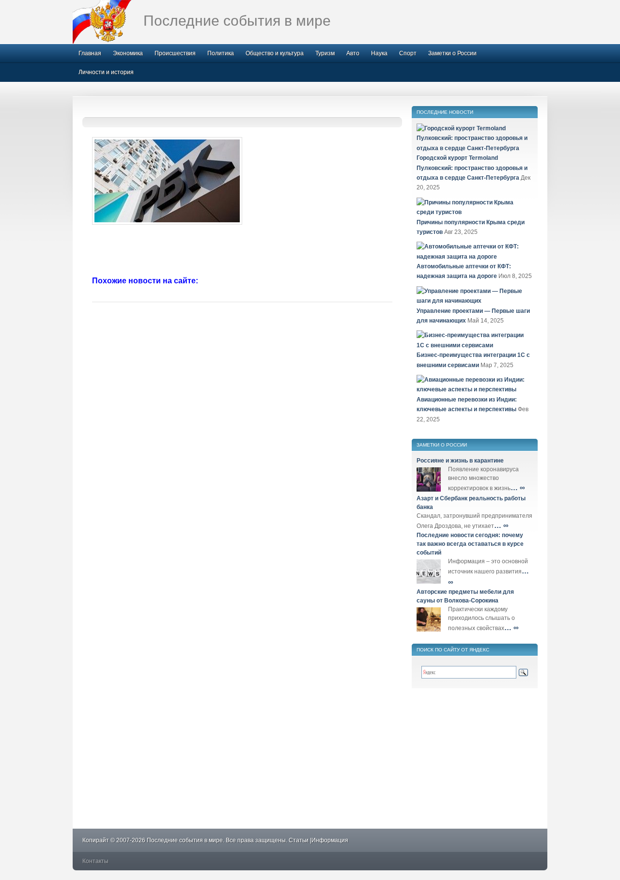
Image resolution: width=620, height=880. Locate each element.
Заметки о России (452, 53)
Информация (329, 840)
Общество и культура (275, 53)
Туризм (325, 53)
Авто (352, 53)
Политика (220, 53)
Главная (89, 53)
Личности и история (106, 72)
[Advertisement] (242, 251)
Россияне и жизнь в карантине (460, 460)
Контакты (95, 861)
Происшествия (175, 53)
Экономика (128, 53)
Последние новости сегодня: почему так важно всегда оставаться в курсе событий (470, 544)
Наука (379, 53)
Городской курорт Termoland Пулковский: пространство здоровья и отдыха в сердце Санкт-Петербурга (472, 167)
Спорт (408, 53)
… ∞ (518, 487)
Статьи (299, 840)
